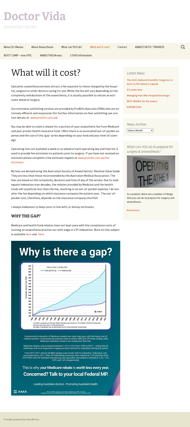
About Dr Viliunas (13, 47)
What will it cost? (100, 47)
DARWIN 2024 (134, 107)
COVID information (81, 55)
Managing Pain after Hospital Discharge (148, 95)
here (29, 234)
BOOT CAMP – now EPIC (18, 55)
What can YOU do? (71, 47)
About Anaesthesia (42, 47)
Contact (122, 47)
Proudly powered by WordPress (21, 419)
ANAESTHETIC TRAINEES (149, 47)
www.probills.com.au (43, 117)
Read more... (134, 210)
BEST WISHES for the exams (142, 101)
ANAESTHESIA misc (51, 55)
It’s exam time (134, 89)
